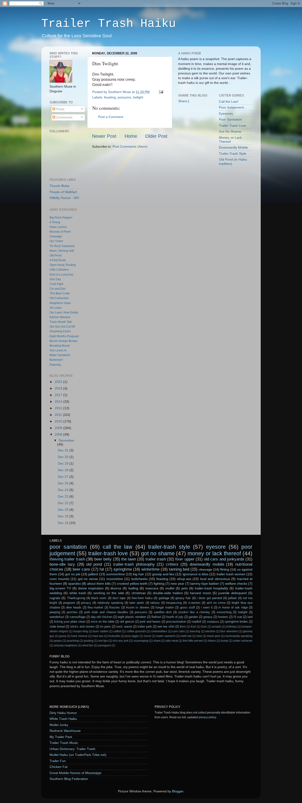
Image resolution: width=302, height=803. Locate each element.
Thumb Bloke (59, 186)
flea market (95, 607)
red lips (103, 640)
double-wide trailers (168, 593)
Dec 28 (63, 470)
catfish (117, 631)
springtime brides (236, 621)
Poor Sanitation (230, 119)
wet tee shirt (165, 626)
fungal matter (164, 607)
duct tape (119, 598)
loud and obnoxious (215, 579)
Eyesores (226, 113)
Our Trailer (56, 241)
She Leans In (58, 350)
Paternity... (56, 364)
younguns (104, 645)
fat (102, 569)
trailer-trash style (169, 547)
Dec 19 (63, 516)
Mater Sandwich (60, 355)
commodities (159, 631)
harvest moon (200, 593)
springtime (122, 569)
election (210, 631)
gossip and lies (163, 574)
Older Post (156, 136)
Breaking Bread (60, 345)
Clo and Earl (58, 288)
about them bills (99, 583)
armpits (216, 626)
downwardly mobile (207, 564)
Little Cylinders (59, 269)
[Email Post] (160, 92)
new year (177, 583)
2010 (59, 421)
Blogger (177, 791)
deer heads (73, 607)
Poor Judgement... (233, 107)
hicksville (114, 636)
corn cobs (178, 631)
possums (124, 97)
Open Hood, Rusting (63, 265)
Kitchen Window (60, 317)
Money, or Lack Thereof (230, 139)
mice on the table (102, 621)
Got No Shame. (230, 131)
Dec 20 (63, 509)
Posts (59, 109)
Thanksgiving (76, 598)
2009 (59, 428)
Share (182, 101)
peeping (55, 612)
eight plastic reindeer (132, 617)
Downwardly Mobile (233, 147)
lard (249, 617)
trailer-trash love (108, 553)
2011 (59, 415)
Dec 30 (63, 457)
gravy (62, 636)
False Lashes (58, 227)
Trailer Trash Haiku (108, 23)
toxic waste (124, 626)
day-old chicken (101, 617)
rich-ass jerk (120, 640)
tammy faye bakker (204, 583)
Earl (193, 626)
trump (224, 640)
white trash (77, 593)
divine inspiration (91, 588)
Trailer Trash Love (232, 125)
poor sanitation (68, 547)
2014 (59, 401)
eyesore (216, 547)
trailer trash (156, 559)
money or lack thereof (214, 553)
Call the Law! (228, 101)
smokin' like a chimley (194, 612)
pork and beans (150, 621)
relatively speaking (110, 602)
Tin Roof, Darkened (62, 246)
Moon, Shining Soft (62, 250)
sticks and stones (82, 626)
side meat (171, 640)
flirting (224, 569)
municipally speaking (238, 636)
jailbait (232, 598)
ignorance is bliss (195, 574)
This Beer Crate (60, 293)
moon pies (213, 636)
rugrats (55, 598)
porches (72, 612)
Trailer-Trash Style (232, 153)
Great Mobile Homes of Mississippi (75, 773)
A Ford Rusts (58, 260)
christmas (138, 593)
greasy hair (183, 598)
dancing (195, 631)
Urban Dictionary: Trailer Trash (72, 749)
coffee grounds (136, 631)
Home (131, 136)
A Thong (55, 222)
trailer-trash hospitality (211, 588)
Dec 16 (63, 523)
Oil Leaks (56, 307)
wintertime (150, 569)
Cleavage (56, 236)
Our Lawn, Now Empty (64, 312)
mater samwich (166, 636)
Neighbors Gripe (60, 303)
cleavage (205, 569)
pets (184, 588)
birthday (231, 626)
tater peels (136, 602)
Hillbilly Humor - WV (64, 198)
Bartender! (56, 359)
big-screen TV (60, 588)
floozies (114, 607)
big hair (138, 574)
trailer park (145, 626)
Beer (183, 626)
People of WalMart (63, 192)
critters (172, 564)
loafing (133, 588)
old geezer (127, 621)
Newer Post (104, 136)
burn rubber (100, 631)
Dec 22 (63, 503)
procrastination (176, 621)
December (66, 440)
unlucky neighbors (65, 645)
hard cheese (79, 636)
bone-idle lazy (62, 564)
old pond (94, 564)
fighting (159, 583)
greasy (208, 617)
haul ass (97, 636)
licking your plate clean (69, 621)
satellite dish (163, 612)
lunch (147, 636)
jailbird (93, 574)
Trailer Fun (58, 761)
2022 (59, 382)
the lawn (128, 559)
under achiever (242, 640)
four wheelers (229, 631)
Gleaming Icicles (60, 331)
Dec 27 (63, 477)
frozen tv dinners (138, 607)
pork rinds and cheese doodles (106, 612)
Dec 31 (63, 450)
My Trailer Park (61, 737)
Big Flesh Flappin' (61, 217)
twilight (138, 97)
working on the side (108, 593)
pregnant (69, 602)
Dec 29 (63, 463)
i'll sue (238, 617)
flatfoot (156, 617)
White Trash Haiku (63, 719)
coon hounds (59, 579)
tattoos (155, 602)
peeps (58, 640)
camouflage (77, 617)
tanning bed (179, 569)
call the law (118, 547)
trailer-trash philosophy (134, 564)
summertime (115, 574)
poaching (73, 640)
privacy (86, 602)
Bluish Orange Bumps (64, 341)
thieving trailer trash (67, 559)
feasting (110, 97)
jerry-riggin (132, 636)
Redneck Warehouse (65, 731)
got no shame (158, 553)
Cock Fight (56, 284)
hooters (223, 617)
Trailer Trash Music (64, 743)
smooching (224, 612)
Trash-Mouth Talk (61, 322)
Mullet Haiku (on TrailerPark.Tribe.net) (78, 755)
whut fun (87, 645)
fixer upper (184, 559)
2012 (59, 408)
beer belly (103, 559)
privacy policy (207, 717)
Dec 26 (63, 483)
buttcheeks (139, 579)
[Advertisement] (192, 181)
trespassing (174, 602)
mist (199, 636)
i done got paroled (209, 598)
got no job (72, 574)
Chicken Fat (58, 767)
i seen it (207, 607)
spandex (74, 583)
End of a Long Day (61, 274)
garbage (164, 598)
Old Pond (56, 255)
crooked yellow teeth (132, 583)
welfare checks (236, 583)
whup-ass (184, 579)
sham (156, 640)
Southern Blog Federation (69, 779)
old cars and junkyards (224, 559)
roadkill (196, 621)
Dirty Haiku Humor (63, 713)
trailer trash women (231, 574)
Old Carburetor (59, 298)
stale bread (57, 626)
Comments (63, 117)
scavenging (141, 640)
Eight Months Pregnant (64, 336)
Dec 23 (63, 496)
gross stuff (187, 607)
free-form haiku (142, 598)
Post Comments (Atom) (130, 146)
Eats (204, 626)
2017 (59, 395)
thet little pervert (193, 640)
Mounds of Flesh (60, 231)
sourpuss (213, 621)
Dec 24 (63, 490)
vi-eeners (194, 602)
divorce (115, 588)
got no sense (88, 579)
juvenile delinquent (232, 593)
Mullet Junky (59, 725)
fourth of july (174, 617)
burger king (80, 631)
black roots (98, 598)
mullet (169, 588)
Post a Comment (110, 117)
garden (193, 617)
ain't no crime (216, 602)
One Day (55, 279)
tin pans (105, 626)
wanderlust (57, 617)
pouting (88, 640)
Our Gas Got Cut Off (62, 326)
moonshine (114, 579)
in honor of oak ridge (233, 607)
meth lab (186, 636)
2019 (59, 388)
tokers (212, 640)
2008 (59, 434)
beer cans (81, 569)
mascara (151, 588)
